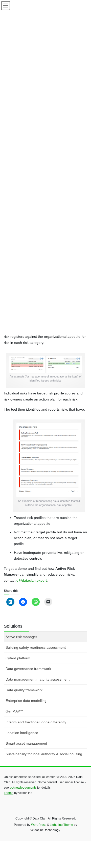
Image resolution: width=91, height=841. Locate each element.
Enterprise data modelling (26, 701)
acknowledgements (23, 787)
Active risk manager (21, 637)
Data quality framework (24, 690)
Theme (8, 793)
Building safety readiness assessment (36, 647)
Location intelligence (22, 733)
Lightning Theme (61, 825)
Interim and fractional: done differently (36, 722)
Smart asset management (26, 743)
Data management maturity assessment (38, 679)
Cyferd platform (18, 658)
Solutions (13, 626)
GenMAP (15, 711)
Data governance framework (28, 669)
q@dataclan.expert (31, 580)
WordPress (38, 825)
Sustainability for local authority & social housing (44, 754)
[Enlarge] (73, 364)
